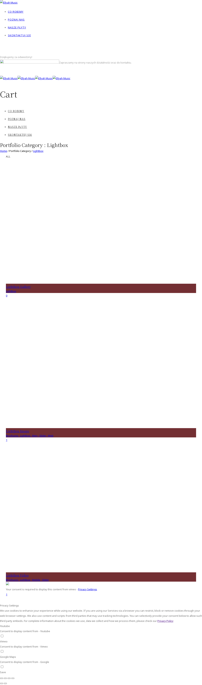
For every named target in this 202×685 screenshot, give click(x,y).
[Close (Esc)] (1, 678)
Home (3, 151)
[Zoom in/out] (12, 678)
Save (3, 672)
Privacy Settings (87, 589)
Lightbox (38, 151)
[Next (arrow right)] (5, 683)
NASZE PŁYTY (17, 27)
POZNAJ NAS (16, 19)
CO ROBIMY (15, 11)
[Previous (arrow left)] (1, 683)
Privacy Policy (165, 621)
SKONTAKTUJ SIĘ (19, 35)
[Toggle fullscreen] (9, 678)
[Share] (5, 678)
